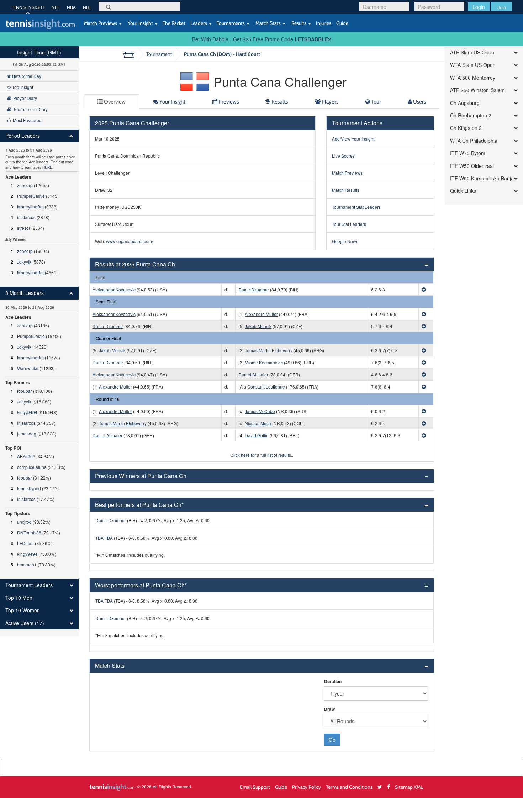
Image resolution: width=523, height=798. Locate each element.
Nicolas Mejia (258, 423)
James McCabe (260, 411)
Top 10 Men (18, 598)
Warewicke (27, 368)
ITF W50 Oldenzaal (472, 166)
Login (478, 6)
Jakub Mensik (258, 326)
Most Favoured (26, 120)
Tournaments (231, 23)
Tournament (159, 54)
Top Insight (22, 87)
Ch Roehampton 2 (470, 115)
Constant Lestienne (266, 387)
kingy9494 (27, 412)
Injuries (323, 23)
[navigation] (39, 341)
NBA (71, 7)
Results (298, 23)
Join (501, 7)
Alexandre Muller (261, 314)
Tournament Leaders (29, 585)
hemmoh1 (27, 564)
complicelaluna (32, 467)
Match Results (345, 190)
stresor (23, 228)
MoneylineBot (30, 207)
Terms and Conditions (349, 787)
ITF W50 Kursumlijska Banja (482, 178)
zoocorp (25, 185)
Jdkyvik (24, 262)
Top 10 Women (22, 610)
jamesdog (26, 433)
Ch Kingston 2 (466, 128)
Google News (345, 241)
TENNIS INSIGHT (27, 7)
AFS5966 (26, 456)
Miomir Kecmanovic (264, 362)
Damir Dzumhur (253, 289)
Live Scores (343, 156)
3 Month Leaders (24, 293)
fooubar (24, 391)
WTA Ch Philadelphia (473, 140)
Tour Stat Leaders (349, 224)
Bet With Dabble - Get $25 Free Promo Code (261, 39)
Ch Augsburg (465, 103)
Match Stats (268, 23)
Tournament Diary (29, 109)
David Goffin (257, 435)
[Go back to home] (131, 54)
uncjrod (24, 522)
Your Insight (140, 23)
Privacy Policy (306, 787)
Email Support (255, 787)
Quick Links (463, 191)
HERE (47, 167)
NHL (87, 7)
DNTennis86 (29, 532)
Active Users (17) (24, 623)
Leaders (199, 23)
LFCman (25, 543)
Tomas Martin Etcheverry (268, 350)
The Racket (174, 23)
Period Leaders (22, 135)
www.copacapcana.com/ (129, 241)
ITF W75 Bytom (467, 153)
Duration (333, 681)
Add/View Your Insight (353, 139)
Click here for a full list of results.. (261, 455)
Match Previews (100, 23)
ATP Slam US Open (472, 52)
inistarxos (26, 217)
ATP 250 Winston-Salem (477, 90)
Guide (342, 23)
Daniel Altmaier (253, 374)
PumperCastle (31, 196)
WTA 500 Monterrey (472, 77)
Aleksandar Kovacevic (114, 289)
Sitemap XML (409, 787)
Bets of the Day (26, 76)
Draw (329, 709)
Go (332, 739)
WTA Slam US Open (473, 65)
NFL (56, 7)
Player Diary (24, 98)
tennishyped (29, 488)
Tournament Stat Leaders (356, 207)
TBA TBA (104, 538)
